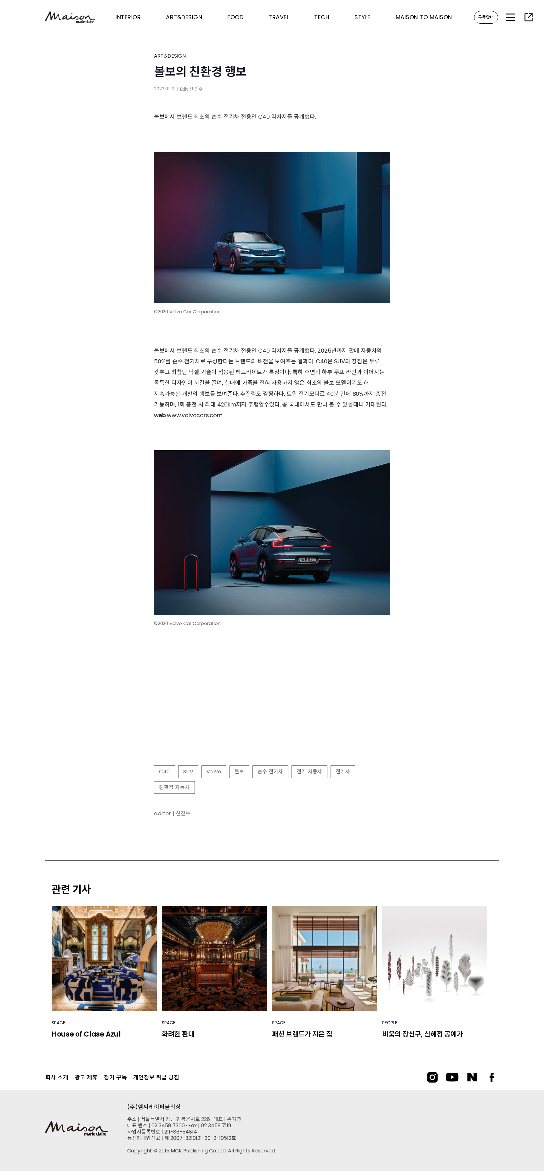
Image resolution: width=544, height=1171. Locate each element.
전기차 (343, 771)
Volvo (214, 771)
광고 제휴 (86, 1077)
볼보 (239, 771)
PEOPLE (389, 1023)
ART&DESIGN (170, 56)
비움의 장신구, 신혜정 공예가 (422, 1034)
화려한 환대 (178, 1034)
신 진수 (196, 89)
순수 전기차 (270, 771)
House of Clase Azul (86, 1034)
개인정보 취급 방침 (156, 1077)
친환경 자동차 (174, 787)
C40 (164, 771)
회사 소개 (56, 1077)
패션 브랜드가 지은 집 (302, 1034)
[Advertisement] (272, 709)
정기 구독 (115, 1077)
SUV (188, 771)
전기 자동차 (309, 771)
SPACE (58, 1023)
